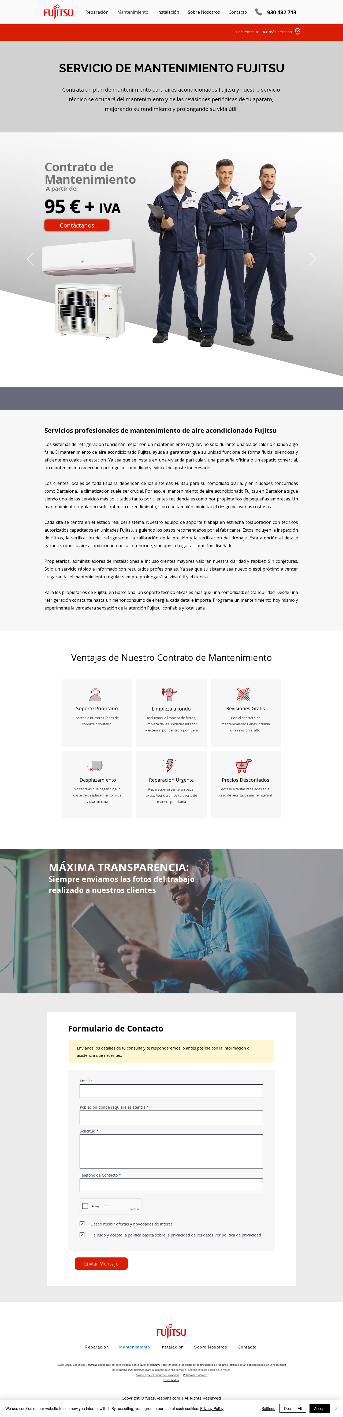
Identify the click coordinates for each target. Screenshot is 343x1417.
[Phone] (258, 12)
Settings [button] (268, 1408)
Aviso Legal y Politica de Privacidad (157, 1374)
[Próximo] (313, 260)
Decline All (293, 1408)
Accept (320, 1408)
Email (85, 1081)
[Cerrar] (336, 1408)
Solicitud (87, 1131)
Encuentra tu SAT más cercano (264, 31)
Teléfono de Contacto (99, 1175)
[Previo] (30, 260)
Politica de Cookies (195, 1374)
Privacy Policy (211, 1408)
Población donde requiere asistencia (113, 1107)
